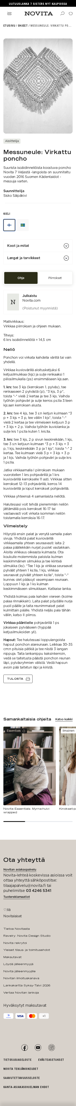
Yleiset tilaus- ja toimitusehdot (26, 950)
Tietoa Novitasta (16, 928)
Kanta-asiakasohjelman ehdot (26, 1087)
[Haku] (62, 13)
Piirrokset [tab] (55, 278)
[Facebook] (24, 1047)
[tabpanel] (38, 486)
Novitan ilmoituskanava (21, 978)
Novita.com (31, 300)
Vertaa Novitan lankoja (21, 992)
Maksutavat (12, 957)
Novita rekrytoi (15, 943)
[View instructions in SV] (23, 225)
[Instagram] (51, 1047)
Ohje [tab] (21, 278)
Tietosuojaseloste (17, 1059)
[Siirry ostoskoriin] (70, 13)
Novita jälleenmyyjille (19, 971)
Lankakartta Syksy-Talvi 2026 (26, 985)
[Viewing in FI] (9, 225)
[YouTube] (38, 1047)
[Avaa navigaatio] (9, 13)
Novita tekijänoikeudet (20, 1068)
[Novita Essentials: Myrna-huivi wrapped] (29, 770)
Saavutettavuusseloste (21, 1078)
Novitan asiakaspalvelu (19, 869)
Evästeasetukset (51, 1059)
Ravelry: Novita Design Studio (26, 935)
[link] (38, 302)
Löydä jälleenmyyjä (18, 964)
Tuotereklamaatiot (16, 896)
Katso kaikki (64, 719)
